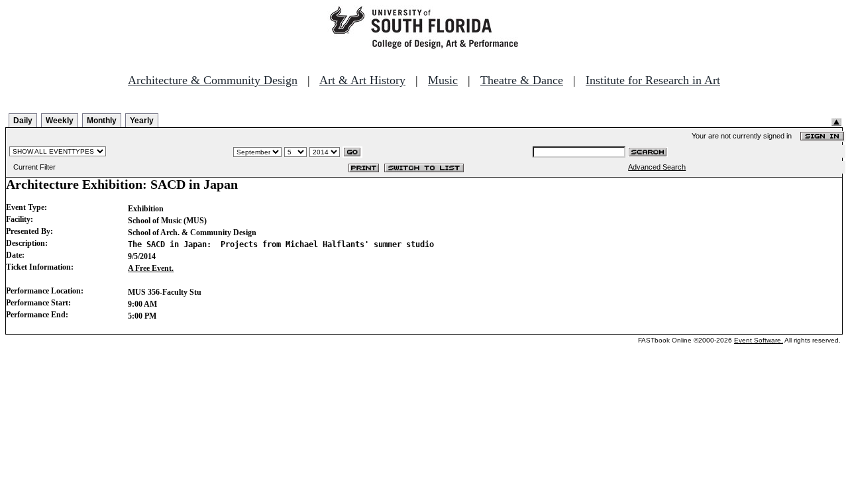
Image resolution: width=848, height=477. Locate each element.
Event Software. (758, 340)
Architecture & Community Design (212, 80)
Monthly (102, 120)
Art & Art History (362, 80)
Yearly (142, 120)
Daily (22, 120)
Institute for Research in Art (653, 80)
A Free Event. (151, 268)
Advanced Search (657, 167)
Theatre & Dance (521, 80)
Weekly (60, 120)
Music (443, 80)
